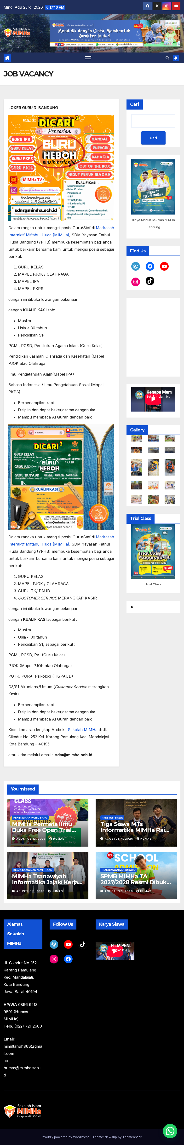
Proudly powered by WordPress (66, 1137)
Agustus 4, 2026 (119, 838)
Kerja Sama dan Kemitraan (32, 869)
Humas (58, 838)
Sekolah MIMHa (83, 729)
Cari (134, 104)
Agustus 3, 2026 (31, 891)
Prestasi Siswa (112, 817)
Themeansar (131, 1137)
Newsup (111, 1137)
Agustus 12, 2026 (31, 838)
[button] (167, 58)
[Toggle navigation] (88, 58)
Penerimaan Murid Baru (30, 817)
